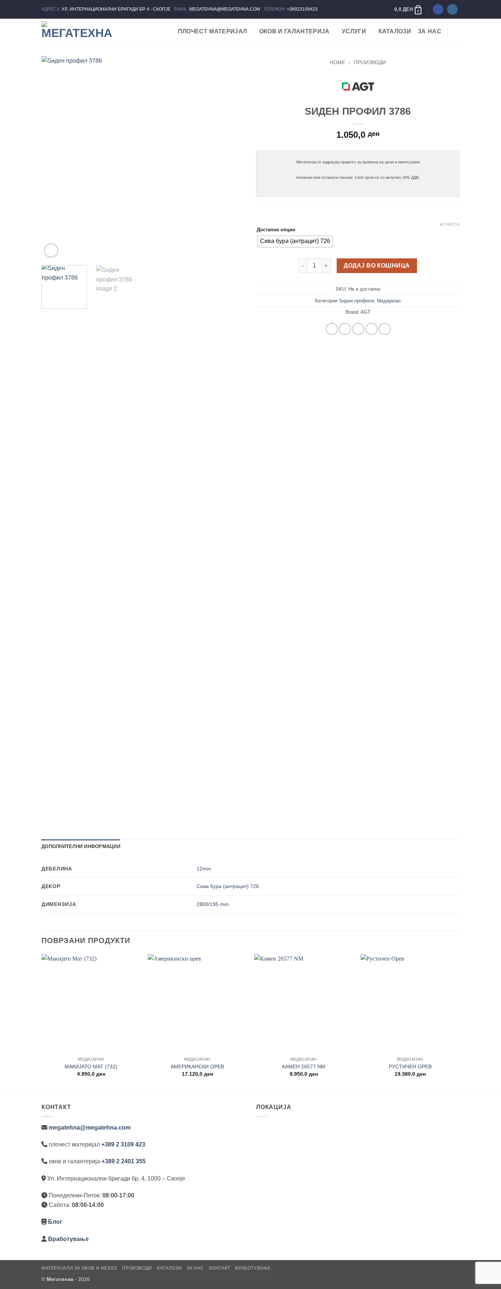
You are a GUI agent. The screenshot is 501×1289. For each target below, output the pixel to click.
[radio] (295, 241)
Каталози (395, 31)
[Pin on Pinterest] (371, 329)
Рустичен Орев (410, 1066)
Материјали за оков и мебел (79, 1268)
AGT (365, 312)
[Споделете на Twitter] (345, 329)
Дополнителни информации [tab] (80, 846)
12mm (204, 869)
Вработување (68, 1239)
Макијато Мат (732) (91, 1066)
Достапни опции (276, 229)
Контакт (219, 1268)
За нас (429, 31)
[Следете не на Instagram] (452, 9)
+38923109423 (302, 9)
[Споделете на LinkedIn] (385, 329)
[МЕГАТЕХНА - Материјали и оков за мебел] (78, 30)
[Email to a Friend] (358, 329)
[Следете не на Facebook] (438, 9)
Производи (370, 62)
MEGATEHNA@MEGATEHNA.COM (225, 9)
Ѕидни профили (356, 300)
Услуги (354, 31)
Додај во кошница (377, 265)
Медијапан (389, 300)
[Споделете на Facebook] (332, 329)
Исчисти (450, 224)
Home (337, 62)
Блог (55, 1222)
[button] (408, 9)
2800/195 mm (213, 904)
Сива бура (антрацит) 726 (228, 886)
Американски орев (197, 1066)
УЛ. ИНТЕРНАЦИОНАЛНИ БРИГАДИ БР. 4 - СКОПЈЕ (117, 9)
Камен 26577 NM (303, 1066)
